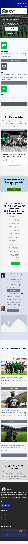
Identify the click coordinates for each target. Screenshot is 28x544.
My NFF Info (4, 517)
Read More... (15, 263)
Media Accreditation (6, 516)
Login (26, 6)
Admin (12, 161)
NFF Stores (4, 95)
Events (3, 521)
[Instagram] (8, 505)
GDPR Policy (4, 522)
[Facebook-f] (2, 505)
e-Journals (3, 514)
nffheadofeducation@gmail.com (15, 259)
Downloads (4, 519)
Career (23, 1)
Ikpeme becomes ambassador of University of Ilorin (11, 155)
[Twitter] (5, 505)
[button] (8, 165)
